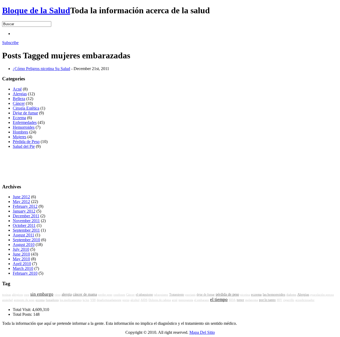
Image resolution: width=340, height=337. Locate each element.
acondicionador (304, 300)
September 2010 (26, 239)
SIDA (232, 300)
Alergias (20, 94)
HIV (279, 300)
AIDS (144, 300)
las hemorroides (274, 294)
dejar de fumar (206, 294)
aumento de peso (24, 300)
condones (119, 294)
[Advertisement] (109, 33)
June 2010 (21, 254)
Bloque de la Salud (36, 10)
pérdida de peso (227, 294)
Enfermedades (25, 122)
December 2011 (26, 216)
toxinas (6, 294)
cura (26, 294)
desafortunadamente (109, 300)
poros (125, 300)
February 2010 (25, 273)
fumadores (52, 299)
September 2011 (26, 230)
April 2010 (22, 263)
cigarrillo (288, 300)
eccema (40, 299)
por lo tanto (267, 300)
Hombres (20, 132)
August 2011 (23, 235)
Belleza (19, 98)
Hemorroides (24, 127)
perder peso (105, 294)
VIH (93, 300)
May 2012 (21, 201)
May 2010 (21, 259)
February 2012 (25, 206)
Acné (17, 89)
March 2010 (23, 268)
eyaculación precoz (322, 294)
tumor (240, 300)
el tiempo (219, 299)
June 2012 (21, 197)
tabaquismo (161, 294)
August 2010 (24, 244)
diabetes (291, 294)
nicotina (245, 294)
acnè (174, 300)
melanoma (251, 300)
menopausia (185, 300)
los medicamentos (71, 300)
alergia (67, 294)
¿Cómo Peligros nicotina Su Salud (41, 68)
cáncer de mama (85, 294)
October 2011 (24, 225)
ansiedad (7, 300)
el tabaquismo (144, 294)
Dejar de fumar (25, 113)
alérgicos (17, 294)
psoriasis (190, 294)
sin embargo (41, 294)
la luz (86, 300)
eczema (256, 294)
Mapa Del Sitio (202, 332)
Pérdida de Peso (26, 141)
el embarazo (201, 300)
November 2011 (26, 220)
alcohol (134, 300)
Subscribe (10, 42)
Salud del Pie (24, 146)
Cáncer (19, 103)
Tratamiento (176, 294)
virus (57, 294)
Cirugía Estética (26, 108)
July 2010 (21, 249)
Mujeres (19, 137)
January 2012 (24, 211)
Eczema (19, 117)
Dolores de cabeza (159, 300)
